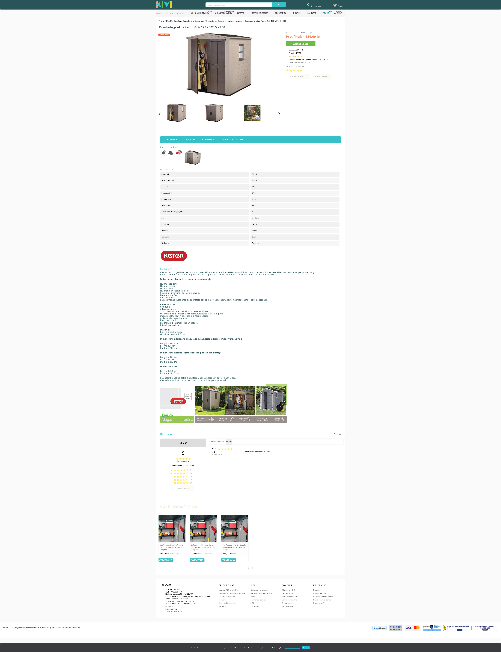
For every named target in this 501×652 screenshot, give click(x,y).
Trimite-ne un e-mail (174, 611)
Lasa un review (320, 76)
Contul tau (316, 6)
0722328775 (171, 606)
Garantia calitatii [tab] (232, 139)
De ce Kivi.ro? (288, 593)
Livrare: (292, 60)
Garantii (222, 600)
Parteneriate (287, 606)
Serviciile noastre (289, 600)
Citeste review (296, 76)
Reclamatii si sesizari (259, 590)
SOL (252, 603)
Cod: (291, 50)
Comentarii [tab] (208, 139)
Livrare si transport (227, 596)
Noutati (316, 590)
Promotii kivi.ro (319, 593)
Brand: (291, 53)
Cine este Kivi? (288, 590)
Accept (305, 648)
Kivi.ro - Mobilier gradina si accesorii (18, 628)
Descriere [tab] (189, 139)
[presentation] (160, 113)
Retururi (222, 606)
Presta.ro (76, 628)
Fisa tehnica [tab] (170, 139)
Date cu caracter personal (261, 593)
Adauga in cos (300, 43)
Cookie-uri (255, 606)
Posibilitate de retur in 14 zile (300, 63)
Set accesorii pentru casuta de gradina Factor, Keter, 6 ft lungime (172, 547)
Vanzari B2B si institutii (229, 590)
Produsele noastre (290, 596)
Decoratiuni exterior (322, 600)
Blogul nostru (288, 603)
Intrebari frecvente (227, 603)
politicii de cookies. (292, 648)
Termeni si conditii (258, 600)
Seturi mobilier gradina (323, 596)
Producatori (318, 603)
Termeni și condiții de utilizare (232, 593)
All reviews (339, 434)
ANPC (253, 596)
